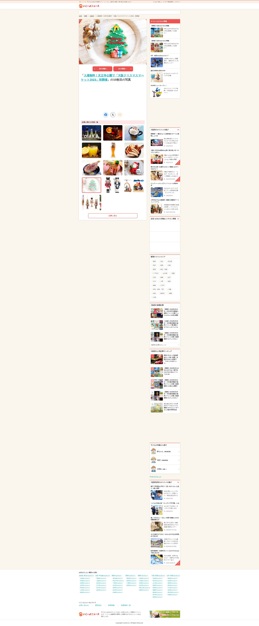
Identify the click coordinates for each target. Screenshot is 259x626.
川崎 (169, 265)
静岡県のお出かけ (131, 585)
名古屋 (170, 261)
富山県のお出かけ (101, 587)
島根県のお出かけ (157, 587)
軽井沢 (163, 293)
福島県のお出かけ (85, 592)
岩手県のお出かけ (85, 585)
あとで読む (158, 2)
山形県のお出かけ (85, 590)
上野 (162, 281)
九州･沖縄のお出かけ (173, 575)
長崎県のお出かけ (172, 583)
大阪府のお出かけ (144, 578)
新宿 (162, 265)
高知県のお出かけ (157, 592)
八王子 (163, 285)
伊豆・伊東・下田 (158, 289)
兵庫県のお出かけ (144, 583)
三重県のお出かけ (131, 583)
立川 (154, 281)
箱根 (162, 277)
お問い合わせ (84, 605)
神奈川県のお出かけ (118, 580)
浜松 (154, 293)
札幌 (173, 273)
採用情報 (111, 605)
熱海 (169, 281)
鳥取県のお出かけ (157, 585)
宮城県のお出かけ (85, 580)
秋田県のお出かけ (85, 587)
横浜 (154, 261)
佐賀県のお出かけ (172, 580)
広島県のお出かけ (157, 578)
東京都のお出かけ (118, 578)
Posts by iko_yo (155, 477)
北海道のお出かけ (85, 578)
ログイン (177, 2)
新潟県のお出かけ (101, 583)
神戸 (154, 265)
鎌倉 (154, 285)
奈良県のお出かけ (144, 585)
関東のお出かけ (117, 575)
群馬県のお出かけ (118, 587)
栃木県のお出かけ (118, 590)
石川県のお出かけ (101, 585)
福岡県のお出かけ (172, 578)
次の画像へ (122, 69)
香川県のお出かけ (157, 594)
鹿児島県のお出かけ (173, 592)
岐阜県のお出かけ (131, 580)
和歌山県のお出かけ (144, 587)
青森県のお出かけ (85, 583)
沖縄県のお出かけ (172, 594)
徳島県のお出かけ (157, 597)
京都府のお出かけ (144, 580)
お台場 (165, 273)
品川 (169, 277)
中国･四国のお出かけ (158, 575)
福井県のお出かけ (101, 590)
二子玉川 (155, 273)
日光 (154, 277)
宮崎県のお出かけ (172, 590)
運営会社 (98, 605)
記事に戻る (113, 216)
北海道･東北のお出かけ (86, 575)
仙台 (162, 261)
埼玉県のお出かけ (118, 585)
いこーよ (83, 2)
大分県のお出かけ (172, 587)
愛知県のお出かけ (131, 578)
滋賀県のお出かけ (144, 590)
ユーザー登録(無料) (168, 2)
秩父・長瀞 (164, 269)
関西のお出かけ (143, 575)
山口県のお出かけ (157, 583)
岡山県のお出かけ (157, 580)
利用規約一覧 (126, 605)
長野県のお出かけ (101, 578)
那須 (154, 269)
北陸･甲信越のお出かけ (102, 575)
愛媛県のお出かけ (157, 590)
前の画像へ (103, 69)
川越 (169, 289)
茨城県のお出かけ (118, 592)
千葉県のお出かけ (118, 583)
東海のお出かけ (130, 575)
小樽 (154, 297)
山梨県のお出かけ (101, 580)
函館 (170, 293)
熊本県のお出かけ (172, 585)
